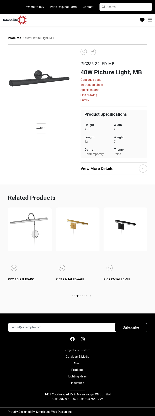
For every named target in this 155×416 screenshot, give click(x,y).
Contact (88, 7)
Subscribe (131, 327)
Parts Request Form (63, 7)
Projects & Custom (77, 350)
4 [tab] (86, 296)
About (77, 363)
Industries (77, 383)
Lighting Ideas (77, 376)
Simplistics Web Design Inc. (54, 412)
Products (14, 38)
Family (85, 100)
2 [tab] (78, 296)
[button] (104, 7)
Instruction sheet (92, 85)
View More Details (97, 168)
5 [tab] (90, 296)
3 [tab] (82, 296)
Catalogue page (91, 80)
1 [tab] (73, 296)
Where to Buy (35, 7)
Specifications (90, 90)
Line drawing (89, 95)
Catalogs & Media (77, 356)
